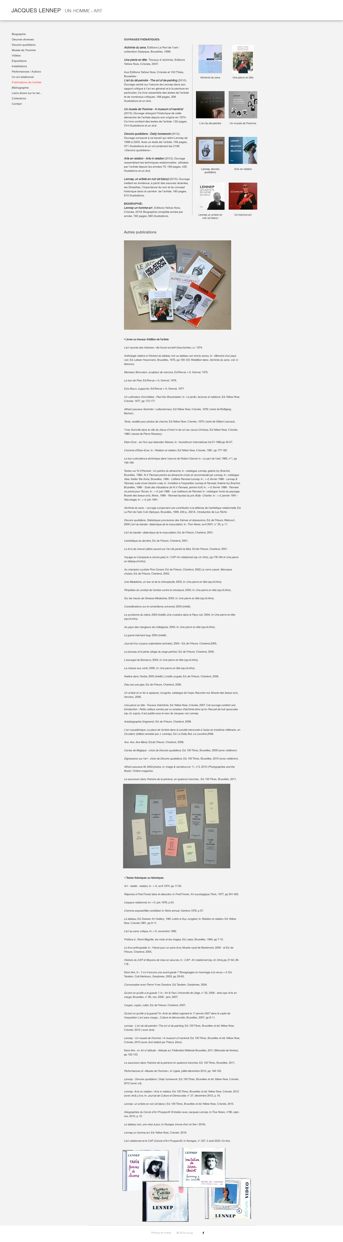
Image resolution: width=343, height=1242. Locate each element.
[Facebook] (203, 1232)
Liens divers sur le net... (27, 93)
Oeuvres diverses (23, 39)
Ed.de (151, 742)
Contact (17, 103)
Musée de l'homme (24, 50)
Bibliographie (20, 87)
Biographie (19, 34)
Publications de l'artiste (26, 82)
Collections (19, 98)
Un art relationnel (23, 77)
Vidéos (16, 55)
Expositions (19, 61)
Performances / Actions (26, 71)
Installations (19, 66)
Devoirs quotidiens (24, 44)
